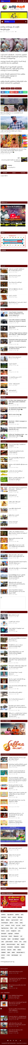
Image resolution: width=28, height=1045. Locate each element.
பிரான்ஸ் (10, 936)
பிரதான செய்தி (18, 88)
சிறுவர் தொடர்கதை (4, 928)
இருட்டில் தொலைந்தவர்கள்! (15, 357)
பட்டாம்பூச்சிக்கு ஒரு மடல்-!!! (15, 377)
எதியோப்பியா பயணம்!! (14, 515)
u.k (20, 955)
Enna (14, 949)
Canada (22, 947)
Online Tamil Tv (20, 952)
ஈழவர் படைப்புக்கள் (14, 919)
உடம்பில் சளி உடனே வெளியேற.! (16, 471)
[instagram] (26, 1)
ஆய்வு (22, 914)
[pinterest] (25, 1)
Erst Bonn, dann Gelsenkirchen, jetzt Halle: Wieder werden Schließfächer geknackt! (17, 402)
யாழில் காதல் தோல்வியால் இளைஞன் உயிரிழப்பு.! (11, 130)
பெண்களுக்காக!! (13, 495)
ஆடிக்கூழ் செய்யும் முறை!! (15, 275)
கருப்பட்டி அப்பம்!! (12, 295)
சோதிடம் (3, 930)
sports (3, 955)
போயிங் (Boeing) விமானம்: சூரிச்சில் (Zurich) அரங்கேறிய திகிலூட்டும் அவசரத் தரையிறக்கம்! (17, 576)
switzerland (15, 955)
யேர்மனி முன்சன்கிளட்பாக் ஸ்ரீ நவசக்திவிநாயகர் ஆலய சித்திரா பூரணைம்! (16, 786)
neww (13, 952)
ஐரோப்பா (11, 922)
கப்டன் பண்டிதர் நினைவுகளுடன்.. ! (16, 699)
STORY (8, 955)
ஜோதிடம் (22, 944)
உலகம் (21, 919)
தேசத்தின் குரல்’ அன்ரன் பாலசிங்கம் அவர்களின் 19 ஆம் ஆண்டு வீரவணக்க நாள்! (18, 707)
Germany (3, 952)
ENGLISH (9, 949)
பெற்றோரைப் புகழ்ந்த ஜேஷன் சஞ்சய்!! (17, 881)
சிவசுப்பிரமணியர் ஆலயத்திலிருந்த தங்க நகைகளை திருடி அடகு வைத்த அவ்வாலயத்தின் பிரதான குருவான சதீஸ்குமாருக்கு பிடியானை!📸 (14, 150)
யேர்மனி (15, 941)
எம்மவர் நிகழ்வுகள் (4, 922)
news (8, 952)
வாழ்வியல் (3, 944)
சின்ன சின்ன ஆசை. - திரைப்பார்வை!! (17, 868)
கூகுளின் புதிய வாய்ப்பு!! (14, 621)
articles (3, 947)
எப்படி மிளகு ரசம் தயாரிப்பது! (15, 282)
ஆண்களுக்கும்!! (12, 390)
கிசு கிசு (12, 925)
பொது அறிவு (3, 938)
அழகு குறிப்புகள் (10, 914)
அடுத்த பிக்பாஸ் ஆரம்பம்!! (14, 854)
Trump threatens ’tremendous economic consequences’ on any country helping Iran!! (16, 314)
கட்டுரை (16, 922)
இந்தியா (2, 919)
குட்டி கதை (18, 925)
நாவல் (19, 930)
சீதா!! (10, 370)
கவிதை (21, 922)
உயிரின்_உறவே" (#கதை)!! (14, 501)
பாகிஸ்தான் (17, 933)
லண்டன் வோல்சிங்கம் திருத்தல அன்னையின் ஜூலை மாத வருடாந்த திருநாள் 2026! (17, 591)
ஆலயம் (9, 917)
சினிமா (11, 928)
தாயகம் (12, 88)
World (2, 957)
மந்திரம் (9, 938)
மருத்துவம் (22, 938)
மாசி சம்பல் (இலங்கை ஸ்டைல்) (15, 289)
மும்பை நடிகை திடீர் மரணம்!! (15, 848)
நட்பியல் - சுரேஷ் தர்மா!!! (14, 383)
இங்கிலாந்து (20, 917)
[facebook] (17, 1)
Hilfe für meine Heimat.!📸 (15, 414)
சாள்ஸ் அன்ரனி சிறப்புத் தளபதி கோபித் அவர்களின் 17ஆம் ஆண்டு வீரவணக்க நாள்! (17, 660)
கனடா (2, 925)
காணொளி (7, 925)
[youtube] (23, 1)
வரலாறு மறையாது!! (13, 521)
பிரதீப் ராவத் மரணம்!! (13, 874)
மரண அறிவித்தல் (15, 938)
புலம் (21, 936)
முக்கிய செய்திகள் (9, 941)
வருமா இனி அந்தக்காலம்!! (15, 508)
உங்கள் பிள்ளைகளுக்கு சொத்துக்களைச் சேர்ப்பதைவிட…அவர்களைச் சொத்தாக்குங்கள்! (18, 489)
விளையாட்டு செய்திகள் (11, 944)
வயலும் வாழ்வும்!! (12, 363)
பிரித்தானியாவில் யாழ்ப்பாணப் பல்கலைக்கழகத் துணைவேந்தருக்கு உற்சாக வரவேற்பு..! (17, 584)
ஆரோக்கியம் (3, 917)
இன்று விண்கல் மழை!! (14, 615)
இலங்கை (7, 919)
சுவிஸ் (16, 928)
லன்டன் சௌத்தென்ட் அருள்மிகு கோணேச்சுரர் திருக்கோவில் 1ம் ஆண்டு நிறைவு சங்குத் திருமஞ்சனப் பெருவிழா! (17, 779)
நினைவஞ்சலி (3, 933)
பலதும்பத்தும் (10, 933)
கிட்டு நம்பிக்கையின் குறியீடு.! (15, 692)
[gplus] (21, 1)
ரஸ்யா (20, 941)
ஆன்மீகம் (14, 917)
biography (10, 947)
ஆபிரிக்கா (17, 914)
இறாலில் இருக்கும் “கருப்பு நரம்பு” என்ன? (18, 302)
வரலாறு (24, 941)
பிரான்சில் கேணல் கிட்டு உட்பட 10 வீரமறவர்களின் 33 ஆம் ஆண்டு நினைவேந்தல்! (16, 815)
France (19, 949)
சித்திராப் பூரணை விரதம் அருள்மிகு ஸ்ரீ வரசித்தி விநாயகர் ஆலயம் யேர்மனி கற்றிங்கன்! (17, 794)
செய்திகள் (7, 88)
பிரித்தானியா (16, 936)
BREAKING (17, 947)
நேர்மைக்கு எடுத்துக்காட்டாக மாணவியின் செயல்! (12, 112)
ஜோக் (18, 944)
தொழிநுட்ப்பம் (13, 930)
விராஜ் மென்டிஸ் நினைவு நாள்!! (16, 971)
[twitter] (19, 1)
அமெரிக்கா (3, 914)
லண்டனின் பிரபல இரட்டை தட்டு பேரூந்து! (18, 568)
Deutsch (3, 949)
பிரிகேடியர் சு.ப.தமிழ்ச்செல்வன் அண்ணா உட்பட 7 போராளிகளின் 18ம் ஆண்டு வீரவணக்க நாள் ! (18, 715)
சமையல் (23, 925)
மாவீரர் (2, 941)
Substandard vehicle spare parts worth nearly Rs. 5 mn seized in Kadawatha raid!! (18, 341)
